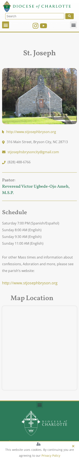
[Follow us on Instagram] (35, 26)
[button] (5, 24)
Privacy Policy (51, 456)
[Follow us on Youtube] (43, 26)
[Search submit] (69, 16)
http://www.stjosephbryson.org (30, 282)
